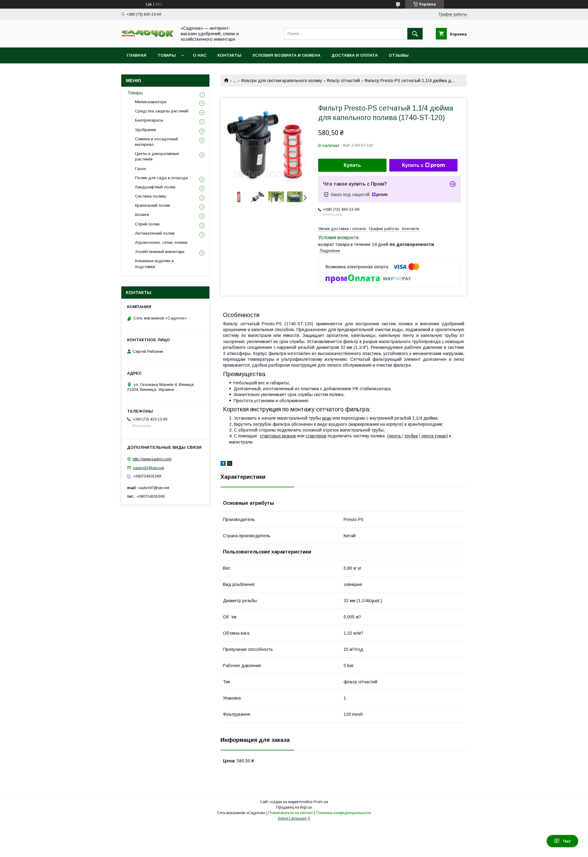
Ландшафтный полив (155, 187)
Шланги (142, 214)
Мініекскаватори (150, 102)
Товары (166, 55)
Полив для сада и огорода (161, 178)
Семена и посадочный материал (156, 142)
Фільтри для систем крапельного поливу (281, 80)
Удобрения (145, 129)
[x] (229, 464)
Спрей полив (147, 224)
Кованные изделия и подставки (154, 264)
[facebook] (223, 464)
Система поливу (150, 196)
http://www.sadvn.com (152, 459)
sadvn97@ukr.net (148, 467)
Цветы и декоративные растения (157, 156)
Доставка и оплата (354, 55)
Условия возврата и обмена (286, 55)
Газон (140, 168)
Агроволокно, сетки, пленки (161, 242)
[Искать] (415, 34)
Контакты (229, 55)
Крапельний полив (152, 205)
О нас (199, 55)
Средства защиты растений (161, 111)
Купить (352, 165)
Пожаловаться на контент (290, 813)
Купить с (413, 165)
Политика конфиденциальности (343, 813)
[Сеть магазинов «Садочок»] (147, 35)
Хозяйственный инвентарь (160, 251)
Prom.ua (321, 802)
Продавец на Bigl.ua (294, 807)
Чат (567, 841)
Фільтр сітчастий (343, 80)
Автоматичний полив (155, 233)
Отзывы (399, 55)
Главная (136, 55)
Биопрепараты (149, 120)
